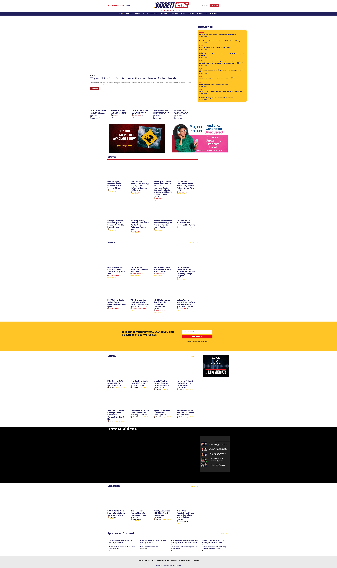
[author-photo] (91, 117)
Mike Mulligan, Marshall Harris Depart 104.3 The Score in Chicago (220, 41)
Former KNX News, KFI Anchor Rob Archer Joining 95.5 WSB (217, 78)
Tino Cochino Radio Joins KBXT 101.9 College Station (139, 383)
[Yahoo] (183, 10)
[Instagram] (162, 10)
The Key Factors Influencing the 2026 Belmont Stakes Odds (121, 541)
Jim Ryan (112, 421)
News (200, 76)
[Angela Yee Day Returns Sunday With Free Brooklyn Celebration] (164, 370)
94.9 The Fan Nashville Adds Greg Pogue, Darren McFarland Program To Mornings (222, 54)
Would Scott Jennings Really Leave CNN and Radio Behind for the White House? (181, 113)
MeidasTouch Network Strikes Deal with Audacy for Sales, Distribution (186, 303)
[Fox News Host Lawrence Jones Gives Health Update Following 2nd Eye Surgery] (187, 256)
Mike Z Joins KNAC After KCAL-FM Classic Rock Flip (215, 47)
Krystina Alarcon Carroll (139, 308)
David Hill (115, 115)
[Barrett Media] (171, 5)
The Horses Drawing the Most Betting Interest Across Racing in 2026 (214, 547)
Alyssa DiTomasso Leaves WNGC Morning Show (162, 412)
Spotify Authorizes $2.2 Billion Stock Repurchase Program (162, 514)
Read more (95, 88)
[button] (130, 5)
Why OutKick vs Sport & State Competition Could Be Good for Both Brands (133, 78)
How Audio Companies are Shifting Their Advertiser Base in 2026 (153, 541)
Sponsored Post (113, 544)
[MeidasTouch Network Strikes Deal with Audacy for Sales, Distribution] (187, 289)
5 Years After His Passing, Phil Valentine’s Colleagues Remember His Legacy (98, 113)
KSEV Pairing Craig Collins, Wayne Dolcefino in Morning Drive (116, 303)
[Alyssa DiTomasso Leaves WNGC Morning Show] (164, 399)
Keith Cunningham (161, 117)
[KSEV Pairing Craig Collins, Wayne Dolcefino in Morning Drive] (118, 289)
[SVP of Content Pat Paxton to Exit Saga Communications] (118, 500)
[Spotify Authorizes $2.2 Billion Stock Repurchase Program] (164, 500)
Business (201, 32)
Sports (201, 39)
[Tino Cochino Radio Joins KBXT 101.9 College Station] (141, 370)
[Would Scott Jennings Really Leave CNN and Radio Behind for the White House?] (183, 101)
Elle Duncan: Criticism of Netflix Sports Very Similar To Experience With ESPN (221, 70)
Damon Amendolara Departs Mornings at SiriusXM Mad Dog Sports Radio (163, 223)
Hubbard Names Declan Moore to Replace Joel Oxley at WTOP (138, 514)
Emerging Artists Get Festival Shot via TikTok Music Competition (186, 384)
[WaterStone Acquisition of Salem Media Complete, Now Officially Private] (187, 500)
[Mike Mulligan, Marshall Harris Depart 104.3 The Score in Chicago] (118, 170)
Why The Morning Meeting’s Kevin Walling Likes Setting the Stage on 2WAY (139, 303)
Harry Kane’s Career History (149, 547)
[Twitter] (159, 10)
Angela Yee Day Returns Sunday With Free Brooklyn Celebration (162, 384)
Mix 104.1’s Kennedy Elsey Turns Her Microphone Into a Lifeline (140, 112)
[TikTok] (171, 10)
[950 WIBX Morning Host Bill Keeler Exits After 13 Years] (164, 256)
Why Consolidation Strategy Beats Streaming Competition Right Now (115, 414)
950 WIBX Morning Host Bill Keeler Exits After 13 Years (216, 98)
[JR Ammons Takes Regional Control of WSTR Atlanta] (187, 399)
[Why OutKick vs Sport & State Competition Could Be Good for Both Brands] (141, 50)
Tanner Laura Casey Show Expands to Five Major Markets (139, 412)
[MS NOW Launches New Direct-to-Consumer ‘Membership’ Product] (164, 289)
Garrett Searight (96, 117)
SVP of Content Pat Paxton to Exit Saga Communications (217, 34)
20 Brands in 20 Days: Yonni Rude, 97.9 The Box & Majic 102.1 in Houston (119, 112)
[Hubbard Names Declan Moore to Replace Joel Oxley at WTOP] (141, 500)
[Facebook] (156, 10)
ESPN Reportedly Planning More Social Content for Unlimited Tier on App (139, 224)
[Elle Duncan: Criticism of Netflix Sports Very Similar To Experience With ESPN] (187, 170)
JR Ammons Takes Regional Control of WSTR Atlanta (185, 412)
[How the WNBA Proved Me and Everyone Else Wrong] (187, 210)
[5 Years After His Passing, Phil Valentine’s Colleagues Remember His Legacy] (99, 101)
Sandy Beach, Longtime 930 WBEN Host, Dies (213, 84)
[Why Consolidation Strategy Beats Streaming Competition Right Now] (118, 399)
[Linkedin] (165, 10)
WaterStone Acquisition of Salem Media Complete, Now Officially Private (186, 515)
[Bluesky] (174, 10)
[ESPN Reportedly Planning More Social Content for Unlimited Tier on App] (141, 210)
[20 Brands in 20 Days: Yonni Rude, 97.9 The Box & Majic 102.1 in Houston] (120, 101)
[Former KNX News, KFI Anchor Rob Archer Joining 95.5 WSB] (118, 256)
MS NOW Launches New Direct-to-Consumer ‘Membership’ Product (162, 304)
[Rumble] (180, 10)
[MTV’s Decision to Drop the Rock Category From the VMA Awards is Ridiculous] (162, 101)
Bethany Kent (138, 115)
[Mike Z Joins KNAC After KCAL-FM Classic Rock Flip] (118, 370)
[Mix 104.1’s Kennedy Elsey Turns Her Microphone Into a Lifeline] (141, 101)
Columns (93, 75)
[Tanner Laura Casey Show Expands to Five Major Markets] (141, 399)
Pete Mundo (180, 117)
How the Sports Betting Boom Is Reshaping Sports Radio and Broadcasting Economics (185, 541)
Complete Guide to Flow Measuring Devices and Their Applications (213, 541)
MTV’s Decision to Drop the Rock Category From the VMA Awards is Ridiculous (161, 113)
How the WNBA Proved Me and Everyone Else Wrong (186, 222)
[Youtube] (168, 10)
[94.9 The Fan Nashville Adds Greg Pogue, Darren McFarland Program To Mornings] (141, 170)
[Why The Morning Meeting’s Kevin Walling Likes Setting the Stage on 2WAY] (141, 289)
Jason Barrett (113, 517)
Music (201, 45)
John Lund (182, 227)
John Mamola (113, 190)
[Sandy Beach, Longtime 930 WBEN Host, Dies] (141, 256)
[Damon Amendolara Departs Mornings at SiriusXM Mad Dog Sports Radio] (164, 210)
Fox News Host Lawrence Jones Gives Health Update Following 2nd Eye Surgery (186, 271)
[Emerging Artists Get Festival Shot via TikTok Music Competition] (187, 370)
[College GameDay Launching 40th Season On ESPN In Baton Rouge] (118, 210)
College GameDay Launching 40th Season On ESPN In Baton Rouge (220, 91)
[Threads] (177, 10)
